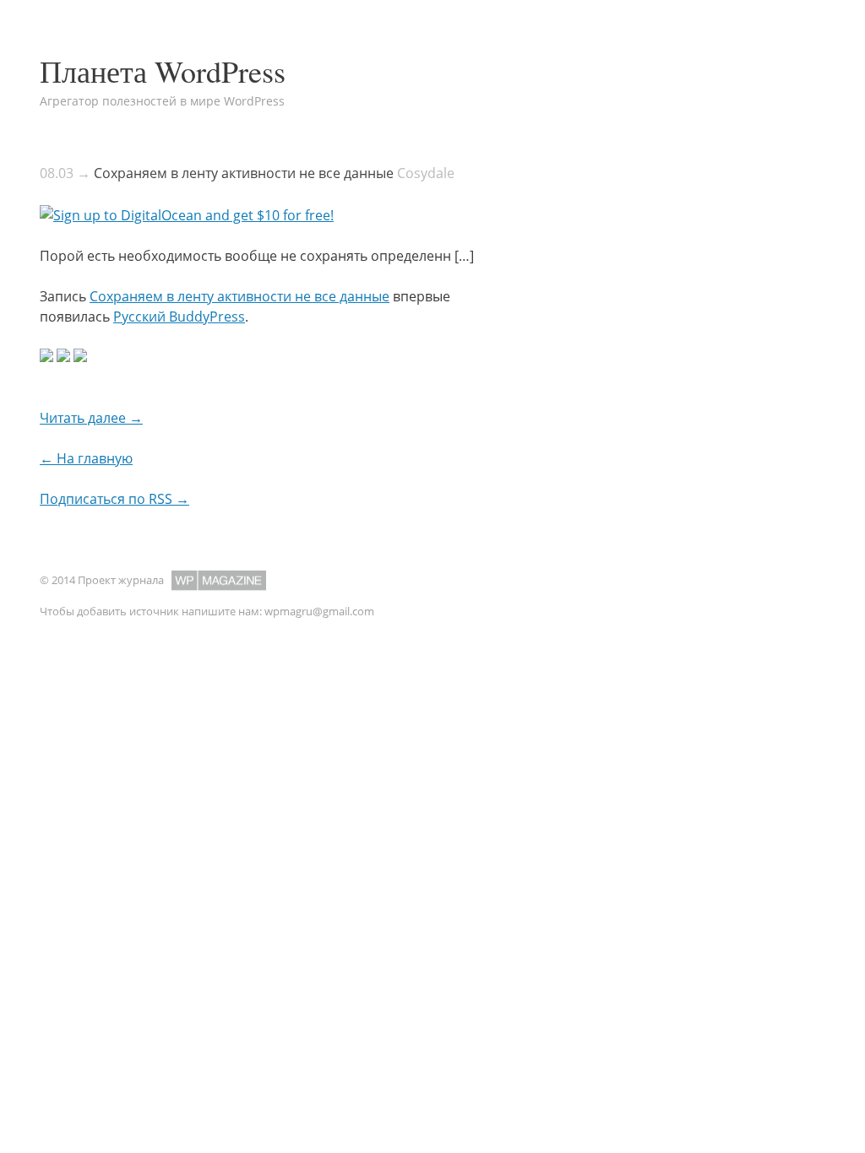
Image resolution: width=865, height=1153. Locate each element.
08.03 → (65, 173)
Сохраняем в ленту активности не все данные (244, 173)
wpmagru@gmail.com (319, 611)
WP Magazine (218, 580)
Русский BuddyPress (179, 316)
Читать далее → (91, 418)
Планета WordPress (163, 71)
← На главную (86, 458)
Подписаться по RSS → (114, 499)
